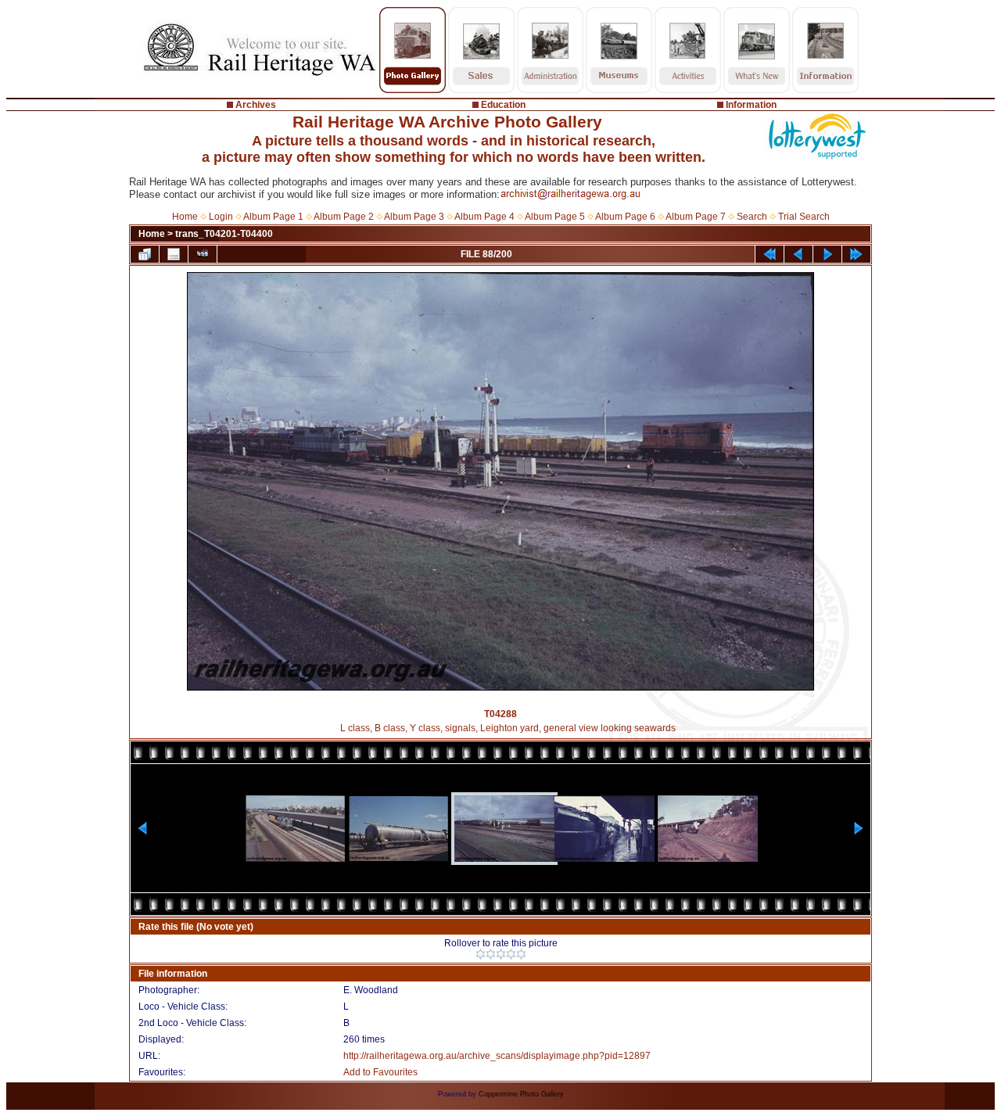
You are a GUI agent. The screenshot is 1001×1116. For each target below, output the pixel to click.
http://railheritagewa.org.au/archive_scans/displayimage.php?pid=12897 (497, 1055)
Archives (255, 104)
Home (185, 216)
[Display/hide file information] (174, 254)
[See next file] (827, 254)
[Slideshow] (202, 254)
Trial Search (804, 216)
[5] (521, 954)
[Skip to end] (856, 254)
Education (503, 104)
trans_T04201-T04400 (224, 233)
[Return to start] (769, 254)
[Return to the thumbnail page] (145, 254)
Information (751, 104)
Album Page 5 (555, 216)
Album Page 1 (273, 216)
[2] (491, 954)
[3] (501, 954)
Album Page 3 (414, 216)
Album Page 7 (696, 216)
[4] (511, 954)
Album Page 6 (625, 216)
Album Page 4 (484, 216)
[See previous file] (798, 254)
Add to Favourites (380, 1072)
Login (221, 216)
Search (752, 216)
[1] (480, 954)
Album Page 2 (344, 216)
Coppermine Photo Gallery (521, 1094)
